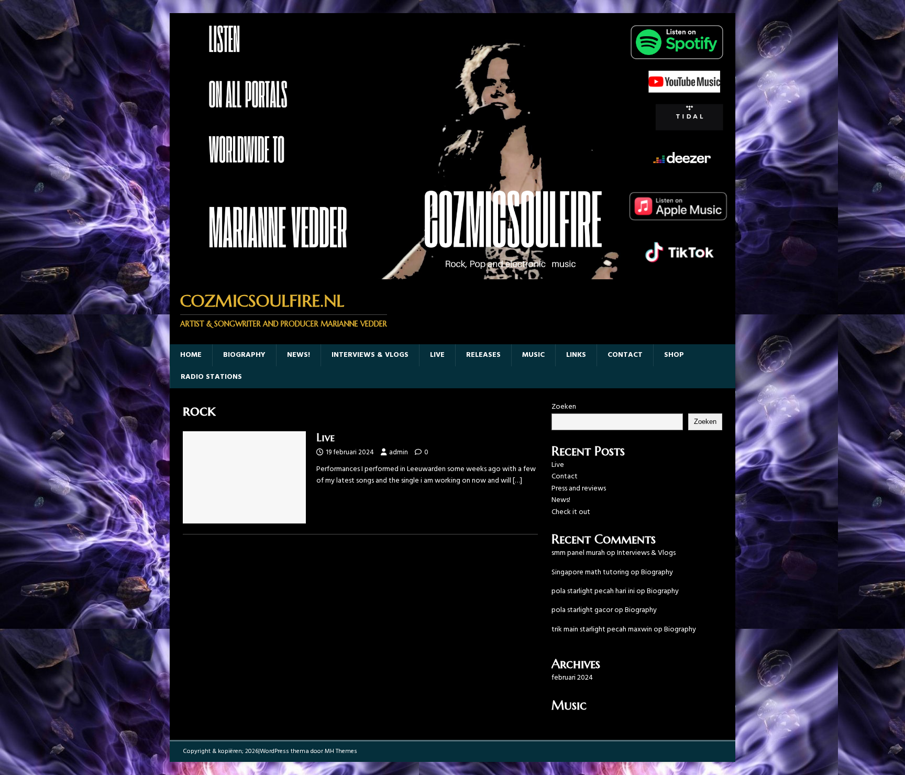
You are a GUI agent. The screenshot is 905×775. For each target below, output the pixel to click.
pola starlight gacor (582, 610)
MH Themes (341, 751)
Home (191, 355)
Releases (483, 355)
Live (437, 355)
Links (576, 355)
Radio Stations (211, 377)
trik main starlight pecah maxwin (601, 630)
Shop (674, 355)
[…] (517, 481)
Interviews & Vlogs (370, 355)
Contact (625, 355)
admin (398, 452)
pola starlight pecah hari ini (593, 591)
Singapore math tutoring (590, 572)
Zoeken (563, 407)
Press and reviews (578, 489)
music (533, 355)
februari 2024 (572, 678)
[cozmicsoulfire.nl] (452, 273)
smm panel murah (578, 553)
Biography (244, 355)
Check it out (570, 512)
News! (298, 355)
